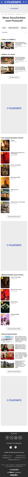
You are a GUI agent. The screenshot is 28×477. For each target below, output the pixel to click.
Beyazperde (6, 457)
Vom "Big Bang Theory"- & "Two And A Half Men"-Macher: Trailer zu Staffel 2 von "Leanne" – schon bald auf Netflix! (21, 355)
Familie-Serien (18, 14)
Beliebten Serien (11, 14)
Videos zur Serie (8, 54)
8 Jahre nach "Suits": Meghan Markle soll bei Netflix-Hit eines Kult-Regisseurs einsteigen (20, 346)
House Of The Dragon (16, 277)
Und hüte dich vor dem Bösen (18, 202)
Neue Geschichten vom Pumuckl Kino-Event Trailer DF (20, 58)
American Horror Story (16, 289)
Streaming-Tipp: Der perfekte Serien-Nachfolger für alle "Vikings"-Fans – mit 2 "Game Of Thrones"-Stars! (20, 364)
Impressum (12, 464)
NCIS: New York (14, 189)
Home (3, 14)
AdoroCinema (18, 457)
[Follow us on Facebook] (8, 437)
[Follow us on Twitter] (12, 437)
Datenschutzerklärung (10, 466)
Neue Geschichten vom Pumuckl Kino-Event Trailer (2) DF (20, 68)
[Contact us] (20, 437)
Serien (6, 14)
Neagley (12, 140)
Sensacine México (12, 459)
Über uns (3, 464)
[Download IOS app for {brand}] (11, 447)
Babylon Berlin (14, 301)
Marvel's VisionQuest (16, 165)
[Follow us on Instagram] (16, 437)
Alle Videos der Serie (14, 77)
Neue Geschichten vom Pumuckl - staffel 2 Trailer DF (21, 44)
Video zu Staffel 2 (8, 39)
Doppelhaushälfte (15, 314)
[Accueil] (13, 2)
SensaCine (19, 455)
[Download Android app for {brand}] (16, 447)
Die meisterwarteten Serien (14, 216)
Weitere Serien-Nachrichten (14, 371)
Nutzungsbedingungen (21, 464)
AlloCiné (5, 455)
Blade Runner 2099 (15, 177)
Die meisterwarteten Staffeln (14, 328)
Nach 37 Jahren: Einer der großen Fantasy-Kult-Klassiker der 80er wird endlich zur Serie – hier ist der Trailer (21, 339)
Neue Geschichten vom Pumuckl (14, 19)
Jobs (8, 464)
